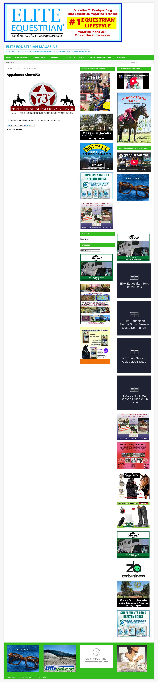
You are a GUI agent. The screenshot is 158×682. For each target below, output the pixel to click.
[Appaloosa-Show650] (42, 116)
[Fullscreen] (148, 169)
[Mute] (145, 169)
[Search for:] (140, 62)
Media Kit (55, 57)
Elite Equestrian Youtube (100, 57)
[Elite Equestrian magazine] (63, 41)
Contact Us (70, 57)
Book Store (120, 57)
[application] (134, 162)
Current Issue (39, 57)
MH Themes (44, 661)
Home (8, 57)
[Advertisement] (96, 380)
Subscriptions (21, 57)
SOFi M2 (82, 57)
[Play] (120, 169)
